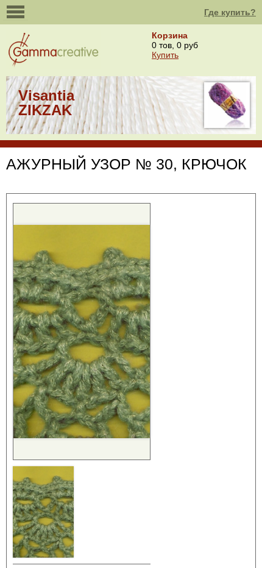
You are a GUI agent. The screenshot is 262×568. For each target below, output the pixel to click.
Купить (165, 55)
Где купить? (230, 12)
